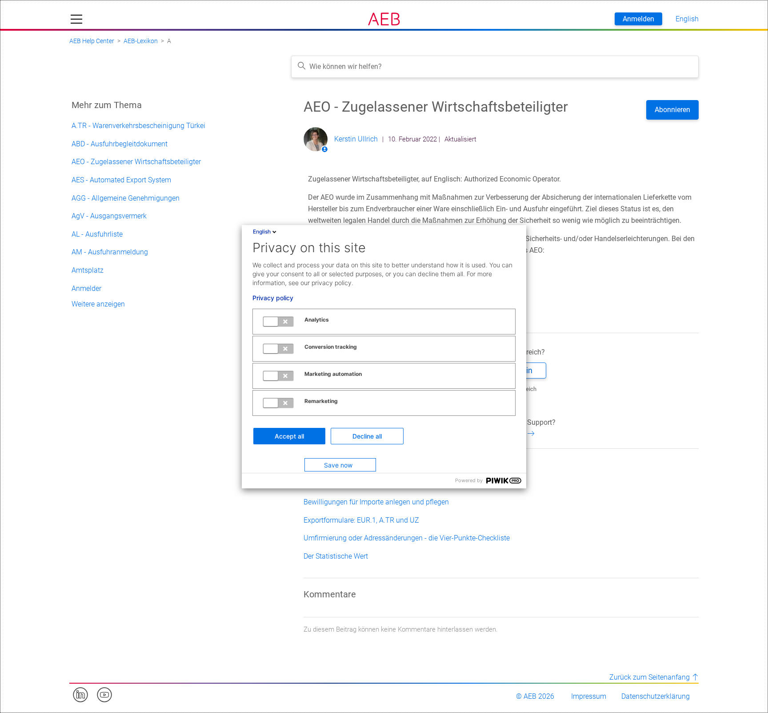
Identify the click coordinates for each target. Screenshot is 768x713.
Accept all (289, 436)
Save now (338, 465)
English (262, 231)
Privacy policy (272, 298)
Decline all (367, 436)
